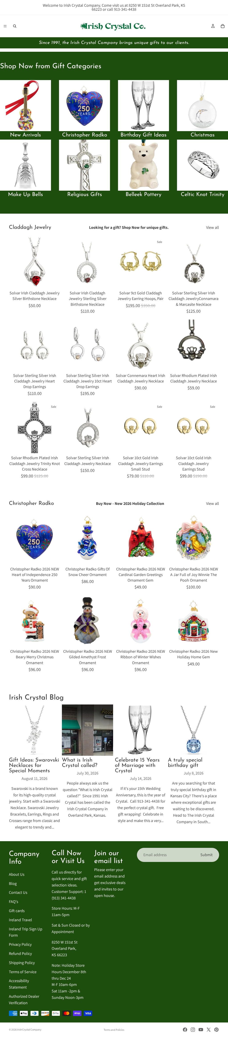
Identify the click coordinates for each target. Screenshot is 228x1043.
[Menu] (5, 26)
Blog (13, 883)
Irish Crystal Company (29, 1029)
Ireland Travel (20, 919)
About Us (16, 874)
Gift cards (16, 910)
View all (212, 227)
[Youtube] (201, 1029)
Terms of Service (23, 971)
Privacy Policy (20, 944)
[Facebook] (185, 1029)
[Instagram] (192, 1029)
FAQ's (13, 901)
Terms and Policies (114, 1029)
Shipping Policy (22, 962)
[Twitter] (208, 1029)
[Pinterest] (216, 1029)
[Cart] (223, 26)
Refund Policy (20, 953)
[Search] (15, 26)
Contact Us (18, 892)
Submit (206, 854)
